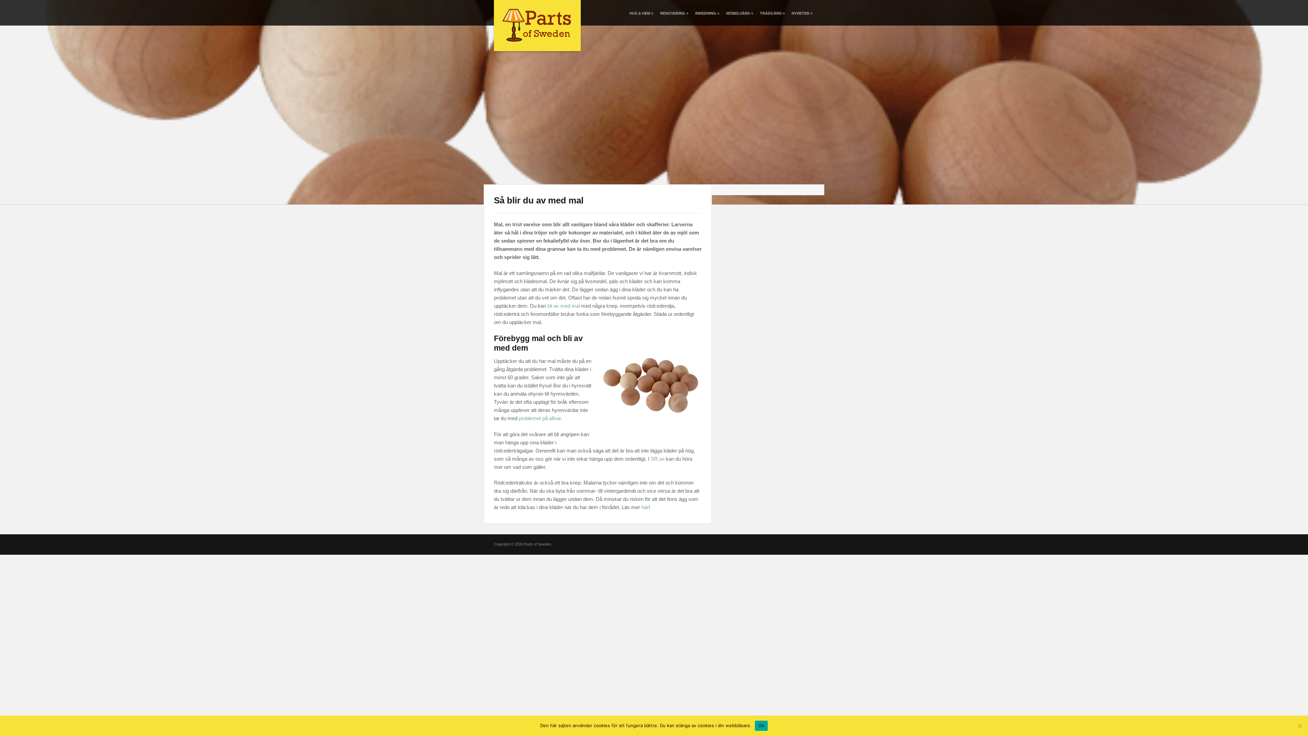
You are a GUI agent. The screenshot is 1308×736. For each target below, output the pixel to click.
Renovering (674, 13)
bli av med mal (563, 306)
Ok (761, 725)
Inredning (707, 13)
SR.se (658, 459)
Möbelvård (739, 13)
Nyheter (802, 13)
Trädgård (772, 13)
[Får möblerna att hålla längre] (537, 25)
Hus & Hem (641, 13)
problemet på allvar (540, 418)
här (645, 507)
